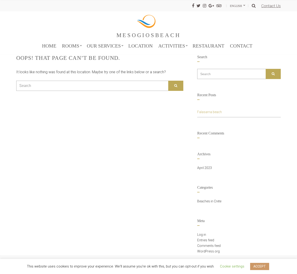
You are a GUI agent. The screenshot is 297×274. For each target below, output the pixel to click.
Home (49, 46)
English (236, 6)
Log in (201, 234)
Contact (241, 46)
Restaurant (208, 46)
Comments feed (209, 246)
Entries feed (205, 240)
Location (140, 46)
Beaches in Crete (209, 201)
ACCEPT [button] (259, 266)
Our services (104, 46)
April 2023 (204, 168)
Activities (171, 46)
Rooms (70, 46)
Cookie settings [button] (232, 266)
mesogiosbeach (148, 35)
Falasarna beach (209, 112)
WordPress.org (208, 251)
